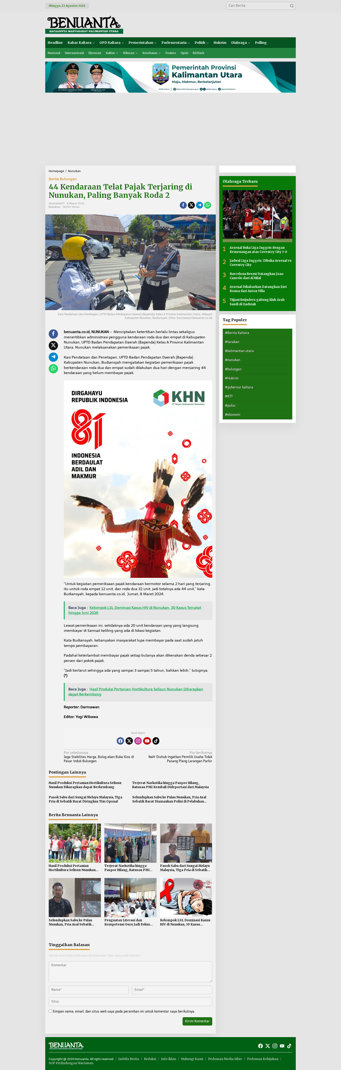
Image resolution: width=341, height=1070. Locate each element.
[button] (292, 6)
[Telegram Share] (199, 205)
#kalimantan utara (239, 351)
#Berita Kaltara (237, 333)
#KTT (229, 396)
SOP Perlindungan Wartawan (71, 1063)
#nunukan (232, 360)
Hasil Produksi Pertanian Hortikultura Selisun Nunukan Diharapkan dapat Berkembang (85, 785)
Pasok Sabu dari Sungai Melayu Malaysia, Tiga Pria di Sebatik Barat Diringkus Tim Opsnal (85, 799)
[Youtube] (147, 741)
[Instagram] (138, 741)
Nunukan (54, 206)
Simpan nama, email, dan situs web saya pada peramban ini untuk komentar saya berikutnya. (124, 1011)
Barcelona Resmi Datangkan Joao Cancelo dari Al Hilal (256, 276)
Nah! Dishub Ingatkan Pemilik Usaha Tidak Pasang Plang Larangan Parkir (180, 757)
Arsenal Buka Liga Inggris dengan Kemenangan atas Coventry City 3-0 (258, 250)
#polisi (230, 406)
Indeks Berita (128, 1059)
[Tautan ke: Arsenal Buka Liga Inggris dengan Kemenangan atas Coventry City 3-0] (257, 216)
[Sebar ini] (183, 205)
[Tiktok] (155, 741)
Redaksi (150, 1059)
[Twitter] (129, 741)
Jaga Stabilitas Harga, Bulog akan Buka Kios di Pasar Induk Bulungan (99, 757)
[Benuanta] (84, 24)
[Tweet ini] (191, 205)
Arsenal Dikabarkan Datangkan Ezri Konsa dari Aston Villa (258, 289)
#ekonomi (232, 415)
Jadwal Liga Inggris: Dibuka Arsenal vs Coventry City (261, 263)
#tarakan (232, 342)
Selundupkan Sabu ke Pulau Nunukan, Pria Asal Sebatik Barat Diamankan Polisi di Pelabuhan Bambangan (169, 799)
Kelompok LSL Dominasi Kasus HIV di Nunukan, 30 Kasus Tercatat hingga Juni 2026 (185, 922)
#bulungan (233, 369)
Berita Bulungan (63, 179)
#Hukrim (231, 378)
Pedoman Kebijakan (262, 1059)
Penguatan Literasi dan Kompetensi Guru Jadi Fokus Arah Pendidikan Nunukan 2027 (129, 922)
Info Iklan (168, 1059)
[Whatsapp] (207, 205)
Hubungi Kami (192, 1059)
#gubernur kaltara (239, 387)
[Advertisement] (170, 130)
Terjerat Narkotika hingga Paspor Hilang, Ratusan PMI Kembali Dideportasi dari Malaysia (170, 785)
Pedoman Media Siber (225, 1059)
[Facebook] (120, 741)
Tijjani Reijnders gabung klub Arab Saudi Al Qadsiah (257, 302)
